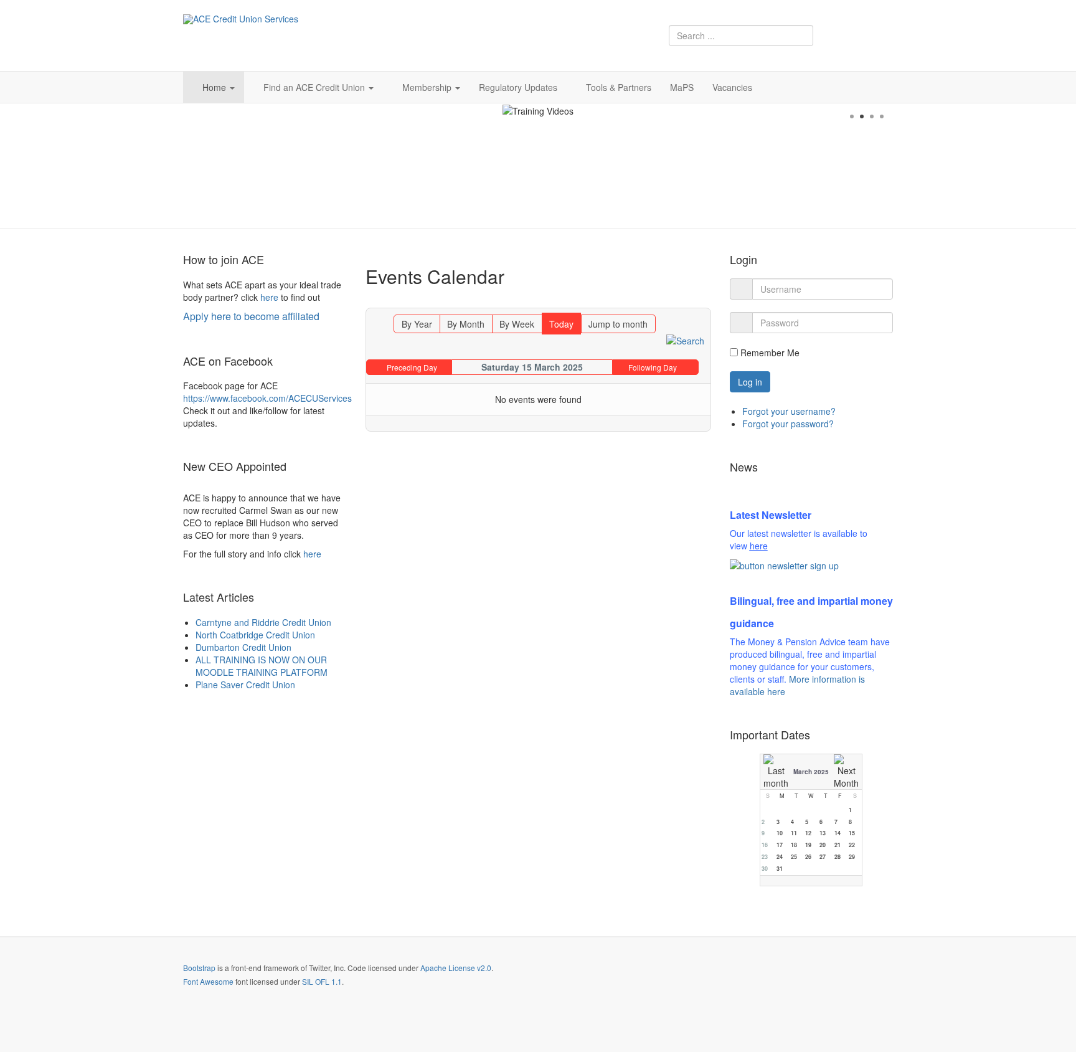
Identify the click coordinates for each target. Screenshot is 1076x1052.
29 (852, 857)
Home (215, 87)
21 (837, 845)
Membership (428, 87)
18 (794, 845)
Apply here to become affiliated (251, 316)
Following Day (652, 367)
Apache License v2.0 (455, 967)
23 (765, 857)
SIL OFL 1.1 (322, 981)
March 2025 (811, 771)
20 (822, 845)
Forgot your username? (789, 411)
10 (779, 833)
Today (561, 324)
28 (837, 857)
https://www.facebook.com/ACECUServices (267, 398)
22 (852, 845)
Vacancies (732, 87)
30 (765, 869)
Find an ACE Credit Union (315, 87)
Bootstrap (199, 967)
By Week (516, 324)
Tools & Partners (618, 87)
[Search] (685, 339)
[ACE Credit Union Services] (240, 19)
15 (852, 833)
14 (837, 833)
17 (779, 845)
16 (765, 845)
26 (808, 857)
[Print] (702, 302)
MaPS (682, 87)
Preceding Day (412, 367)
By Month (465, 324)
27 (822, 857)
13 (822, 833)
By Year (417, 324)
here (269, 297)
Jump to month (618, 324)
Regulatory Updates (518, 87)
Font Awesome (208, 981)
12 (808, 833)
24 (779, 857)
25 (794, 857)
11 (794, 833)
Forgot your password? (788, 423)
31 (779, 869)
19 (808, 845)
